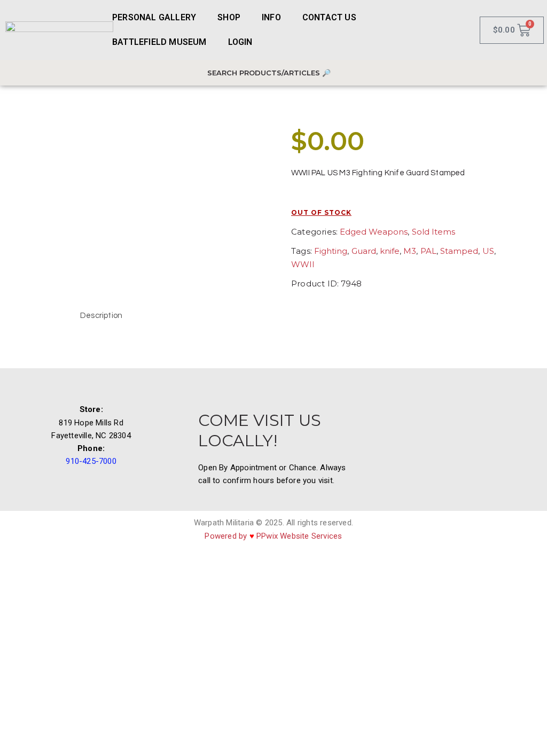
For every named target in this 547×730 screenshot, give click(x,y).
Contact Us (329, 17)
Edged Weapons (374, 232)
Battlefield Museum (159, 42)
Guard (363, 251)
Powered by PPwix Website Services (273, 536)
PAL (428, 251)
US (488, 251)
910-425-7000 (91, 461)
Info (271, 17)
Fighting (330, 251)
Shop (228, 17)
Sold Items (433, 232)
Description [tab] (101, 316)
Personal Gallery (154, 17)
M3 (409, 251)
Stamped (459, 251)
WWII (303, 264)
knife (390, 251)
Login (240, 42)
